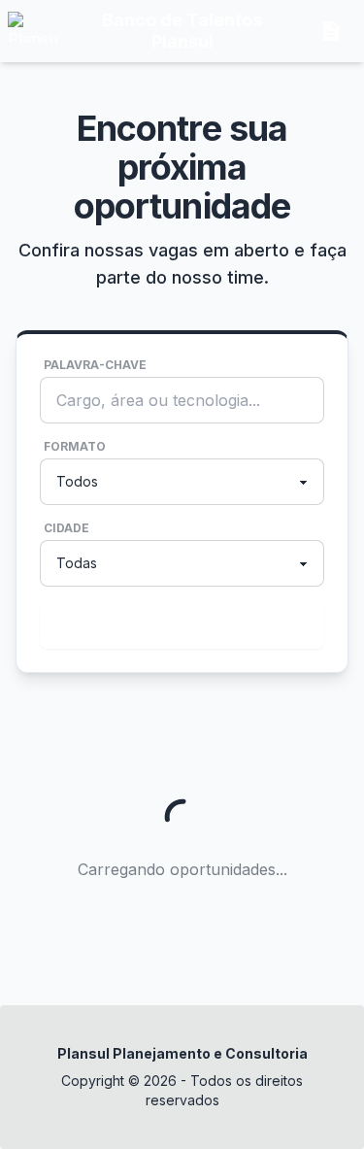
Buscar (177, 625)
